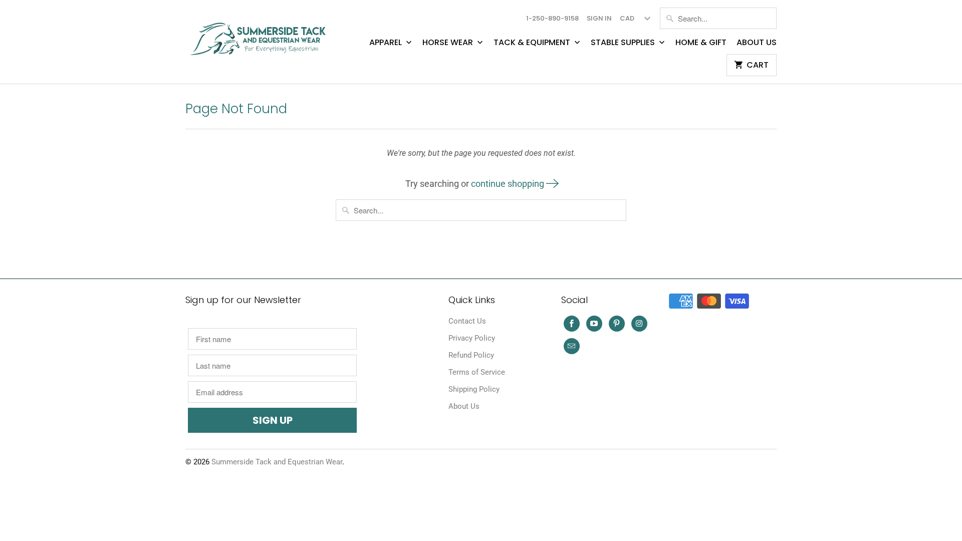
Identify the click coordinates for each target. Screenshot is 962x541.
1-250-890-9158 (552, 18)
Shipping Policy (474, 389)
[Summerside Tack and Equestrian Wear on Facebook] (572, 324)
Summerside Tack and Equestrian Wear (276, 461)
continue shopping (508, 183)
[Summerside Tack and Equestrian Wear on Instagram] (639, 324)
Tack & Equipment (533, 42)
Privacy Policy (471, 338)
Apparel (386, 42)
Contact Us (467, 321)
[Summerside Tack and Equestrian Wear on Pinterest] (617, 324)
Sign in (599, 18)
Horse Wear (448, 42)
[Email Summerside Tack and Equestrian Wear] (572, 346)
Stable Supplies (624, 42)
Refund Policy (471, 355)
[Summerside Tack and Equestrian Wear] (260, 35)
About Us (757, 42)
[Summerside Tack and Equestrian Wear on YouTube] (594, 324)
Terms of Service (476, 372)
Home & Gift (701, 42)
